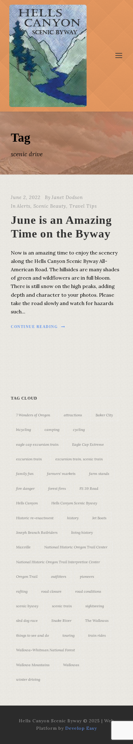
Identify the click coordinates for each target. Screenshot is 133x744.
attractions (73, 415)
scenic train (62, 606)
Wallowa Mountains (32, 664)
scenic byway (27, 606)
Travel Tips (83, 206)
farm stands (99, 473)
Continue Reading (34, 327)
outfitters (58, 576)
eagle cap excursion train (37, 444)
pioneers (87, 576)
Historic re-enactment (35, 518)
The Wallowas (97, 620)
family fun (24, 473)
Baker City (104, 415)
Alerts (23, 206)
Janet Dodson (67, 197)
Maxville (23, 547)
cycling (79, 429)
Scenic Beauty (49, 206)
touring (68, 635)
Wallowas (71, 664)
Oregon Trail (26, 576)
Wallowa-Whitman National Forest (45, 650)
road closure (51, 591)
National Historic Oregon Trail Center (75, 547)
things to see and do (32, 635)
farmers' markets (61, 473)
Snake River (61, 620)
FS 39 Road (88, 488)
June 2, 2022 (26, 197)
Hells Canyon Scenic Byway (74, 503)
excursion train (29, 459)
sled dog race (27, 620)
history (73, 518)
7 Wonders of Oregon (33, 415)
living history (82, 532)
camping (52, 429)
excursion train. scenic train (79, 459)
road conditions (88, 591)
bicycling (23, 429)
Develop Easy (81, 728)
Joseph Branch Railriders (37, 532)
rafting (22, 591)
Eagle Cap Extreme (88, 444)
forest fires (57, 488)
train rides (97, 635)
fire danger (25, 488)
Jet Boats (99, 518)
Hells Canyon (27, 503)
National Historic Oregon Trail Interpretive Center (58, 562)
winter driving (28, 679)
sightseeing (94, 606)
